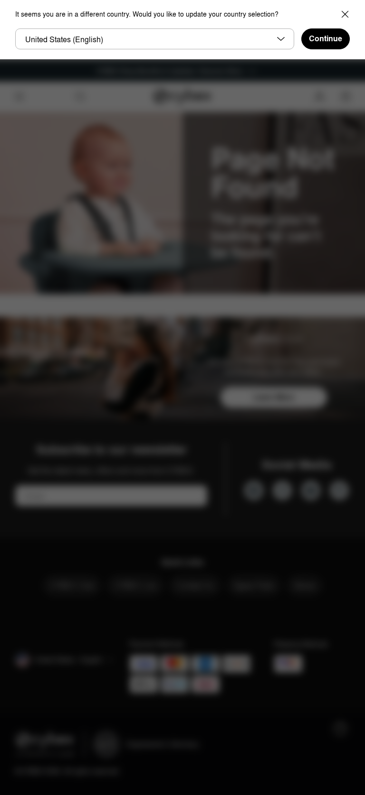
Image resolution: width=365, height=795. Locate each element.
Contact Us (195, 585)
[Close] (345, 14)
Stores (305, 585)
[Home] (183, 96)
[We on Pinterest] (339, 490)
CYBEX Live (135, 585)
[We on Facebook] (282, 490)
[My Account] (319, 97)
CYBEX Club (72, 585)
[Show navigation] (19, 96)
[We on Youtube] (310, 490)
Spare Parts (254, 585)
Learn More (273, 397)
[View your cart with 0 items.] (346, 96)
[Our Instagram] (253, 490)
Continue (325, 38)
